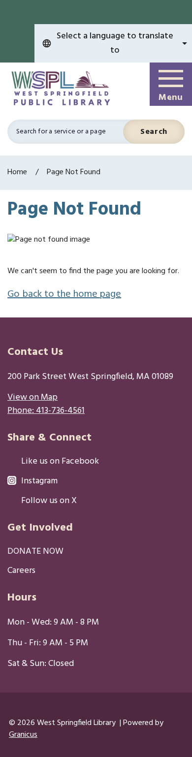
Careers (21, 571)
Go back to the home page (64, 294)
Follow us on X (49, 501)
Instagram (39, 481)
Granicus (23, 734)
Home (17, 172)
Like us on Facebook (60, 462)
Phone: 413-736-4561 (46, 411)
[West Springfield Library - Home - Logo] (63, 89)
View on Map (32, 397)
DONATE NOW (35, 552)
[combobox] (113, 43)
